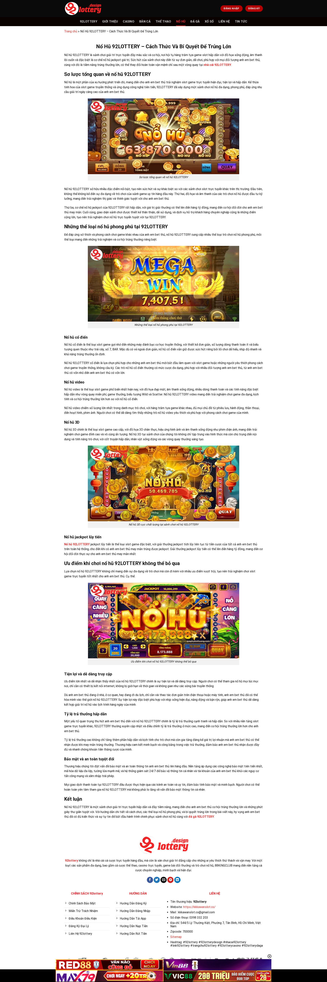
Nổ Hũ (181, 21)
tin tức (241, 21)
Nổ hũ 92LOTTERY (77, 544)
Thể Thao (163, 21)
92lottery (88, 21)
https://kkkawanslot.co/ (199, 907)
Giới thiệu (110, 21)
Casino (128, 21)
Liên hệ (224, 21)
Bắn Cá (145, 21)
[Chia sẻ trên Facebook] (150, 880)
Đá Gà (195, 21)
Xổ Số (209, 21)
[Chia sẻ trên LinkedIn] (177, 880)
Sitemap (176, 937)
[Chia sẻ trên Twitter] (157, 880)
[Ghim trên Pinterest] (170, 880)
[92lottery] (83, 8)
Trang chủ (70, 31)
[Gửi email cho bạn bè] (163, 880)
